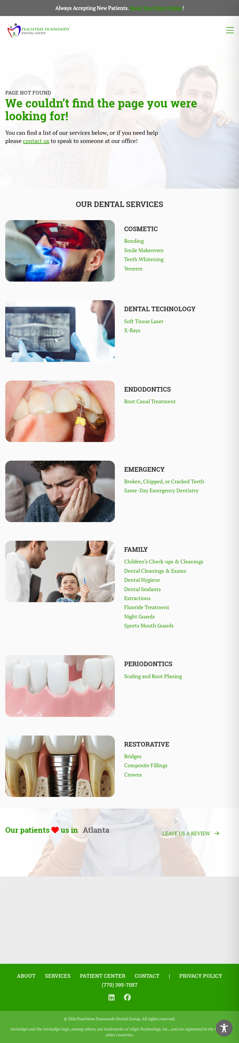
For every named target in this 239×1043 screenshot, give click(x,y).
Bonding (134, 241)
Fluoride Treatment (146, 607)
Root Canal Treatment (150, 401)
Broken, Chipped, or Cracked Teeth (164, 481)
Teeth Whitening (144, 259)
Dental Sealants (142, 589)
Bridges (132, 756)
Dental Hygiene (142, 580)
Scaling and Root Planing (153, 676)
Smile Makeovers (144, 250)
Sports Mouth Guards (149, 625)
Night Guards (139, 616)
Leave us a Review (186, 833)
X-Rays (132, 330)
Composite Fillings (146, 765)
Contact (147, 975)
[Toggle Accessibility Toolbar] (224, 1028)
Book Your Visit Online (156, 8)
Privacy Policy (200, 975)
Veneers (133, 268)
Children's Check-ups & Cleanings (163, 561)
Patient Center (102, 975)
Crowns (133, 774)
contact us (36, 140)
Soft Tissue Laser (144, 321)
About (26, 975)
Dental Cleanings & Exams (155, 571)
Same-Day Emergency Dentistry (161, 490)
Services (58, 975)
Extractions (137, 598)
